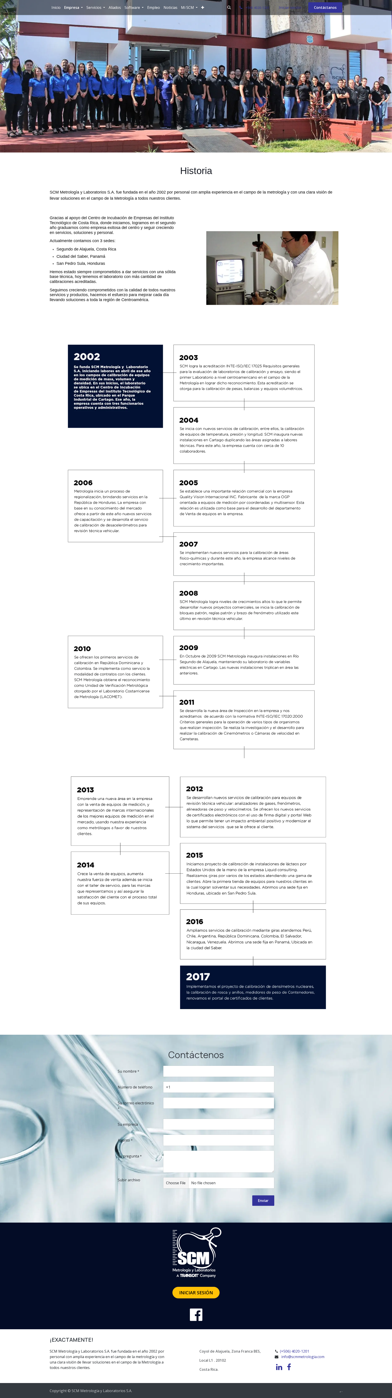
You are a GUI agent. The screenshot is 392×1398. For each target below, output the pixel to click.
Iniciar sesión (290, 7)
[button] (229, 7)
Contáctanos (325, 7)
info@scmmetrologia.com (302, 1356)
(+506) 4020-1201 (294, 1351)
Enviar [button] (263, 1200)
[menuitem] (56, 7)
